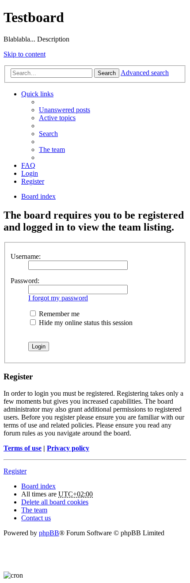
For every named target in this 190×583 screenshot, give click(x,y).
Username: (26, 256)
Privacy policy (68, 448)
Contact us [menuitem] (36, 518)
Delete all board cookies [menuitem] (54, 502)
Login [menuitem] (29, 173)
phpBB (49, 533)
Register (15, 471)
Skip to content (25, 54)
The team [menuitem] (52, 149)
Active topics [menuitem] (57, 117)
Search (107, 73)
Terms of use (23, 448)
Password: (25, 280)
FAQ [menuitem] (28, 165)
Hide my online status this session (85, 322)
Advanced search (145, 72)
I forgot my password (58, 298)
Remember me (58, 314)
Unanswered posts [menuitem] (64, 110)
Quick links (37, 94)
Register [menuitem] (32, 181)
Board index (38, 486)
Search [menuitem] (48, 133)
